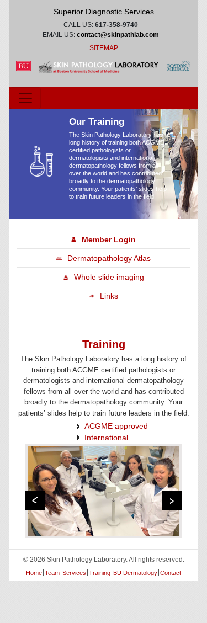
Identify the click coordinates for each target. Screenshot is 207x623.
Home (34, 572)
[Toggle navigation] (25, 98)
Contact (170, 572)
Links (109, 295)
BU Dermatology (135, 572)
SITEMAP (103, 48)
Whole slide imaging (109, 277)
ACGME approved (116, 426)
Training (99, 572)
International (106, 437)
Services (74, 572)
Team (52, 572)
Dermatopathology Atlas (109, 258)
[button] (35, 500)
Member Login (109, 239)
